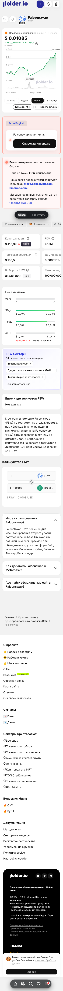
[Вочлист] (38, 984)
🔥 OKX (8, 805)
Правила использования (22, 928)
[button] (30, 984)
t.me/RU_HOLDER (20, 202)
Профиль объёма (48, 107)
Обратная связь (13, 680)
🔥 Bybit (8, 811)
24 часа (11, 100)
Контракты (39, 224)
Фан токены (14, 787)
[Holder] (19, 876)
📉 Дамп (9, 722)
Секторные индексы (16, 835)
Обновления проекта (17, 698)
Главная (10, 617)
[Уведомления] (48, 4)
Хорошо (31, 971)
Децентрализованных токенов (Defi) (26, 621)
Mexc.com (31, 183)
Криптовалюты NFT (19, 769)
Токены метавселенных (22, 781)
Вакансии (9, 675)
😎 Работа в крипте (16, 657)
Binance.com (18, 188)
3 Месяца (52, 100)
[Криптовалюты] (23, 984)
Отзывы (8, 692)
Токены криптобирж (19, 746)
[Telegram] (44, 876)
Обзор (22, 214)
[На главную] (15, 984)
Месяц (37, 100)
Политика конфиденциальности (26, 925)
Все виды (12, 740)
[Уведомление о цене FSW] (12, 19)
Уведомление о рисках (18, 847)
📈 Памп (9, 716)
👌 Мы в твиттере (15, 663)
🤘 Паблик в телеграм (18, 651)
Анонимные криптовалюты (23, 758)
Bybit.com (45, 183)
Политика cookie (14, 852)
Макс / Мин (24, 107)
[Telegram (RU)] (50, 876)
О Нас (7, 669)
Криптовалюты (27, 617)
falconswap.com (16, 224)
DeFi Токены (14, 763)
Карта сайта (11, 686)
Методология (12, 829)
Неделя (24, 100)
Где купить (38, 214)
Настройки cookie (15, 858)
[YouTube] (38, 876)
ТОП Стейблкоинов (18, 775)
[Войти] (56, 4)
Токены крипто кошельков (23, 752)
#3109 (26, 244)
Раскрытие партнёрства (19, 841)
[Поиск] (40, 4)
